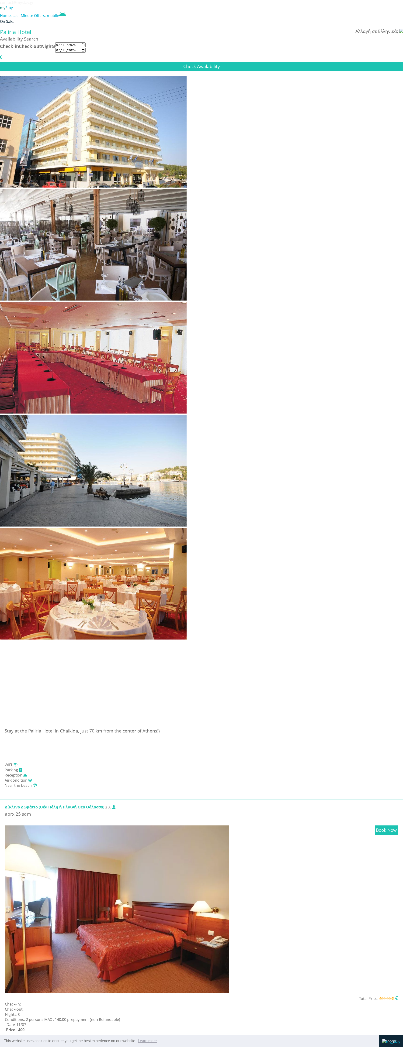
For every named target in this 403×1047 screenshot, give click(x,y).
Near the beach (19, 785)
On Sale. (7, 21)
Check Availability (201, 66)
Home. (6, 15)
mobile (53, 15)
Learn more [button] (147, 1041)
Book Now (386, 830)
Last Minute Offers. (29, 15)
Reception (14, 775)
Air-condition (16, 780)
